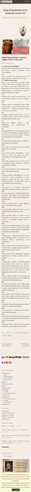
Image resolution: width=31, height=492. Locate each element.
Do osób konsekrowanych (10, 393)
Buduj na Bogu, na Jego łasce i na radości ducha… (15, 429)
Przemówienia (5, 404)
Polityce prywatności (23, 487)
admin (3, 63)
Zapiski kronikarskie (8, 378)
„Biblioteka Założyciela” (8, 413)
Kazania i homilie (6, 388)
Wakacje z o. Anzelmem (8, 426)
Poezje (5, 374)
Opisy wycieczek (7, 380)
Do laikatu (6, 391)
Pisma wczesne (6, 373)
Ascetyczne (6, 395)
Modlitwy (4, 382)
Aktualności (26, 332)
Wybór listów (5, 397)
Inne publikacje (6, 419)
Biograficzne (5, 411)
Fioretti (4, 386)
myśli (10, 335)
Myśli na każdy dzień (7, 384)
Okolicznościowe (7, 402)
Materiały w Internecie (8, 417)
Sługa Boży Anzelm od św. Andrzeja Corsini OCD (15, 12)
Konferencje (5, 390)
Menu (28, 1)
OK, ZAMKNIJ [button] (16, 489)
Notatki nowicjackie (8, 376)
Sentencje (4, 335)
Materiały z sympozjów (8, 415)
